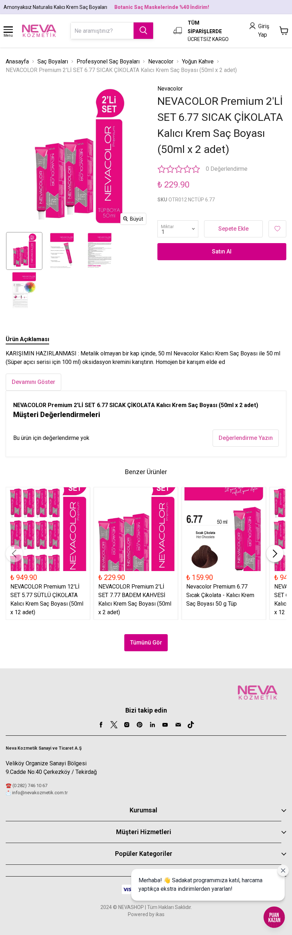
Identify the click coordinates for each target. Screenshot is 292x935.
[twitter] (114, 725)
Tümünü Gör (146, 642)
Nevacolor (160, 61)
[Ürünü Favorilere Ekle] (277, 228)
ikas (160, 914)
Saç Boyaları (52, 61)
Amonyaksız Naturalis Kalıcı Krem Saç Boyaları (55, 7)
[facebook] (101, 725)
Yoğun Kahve (198, 61)
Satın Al (221, 251)
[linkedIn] (152, 725)
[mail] (178, 725)
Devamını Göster (33, 382)
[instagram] (127, 725)
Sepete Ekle (233, 228)
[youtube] (165, 725)
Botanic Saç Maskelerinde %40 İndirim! (161, 7)
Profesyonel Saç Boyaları (108, 61)
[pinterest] (140, 725)
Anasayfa (17, 61)
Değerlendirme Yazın (246, 438)
